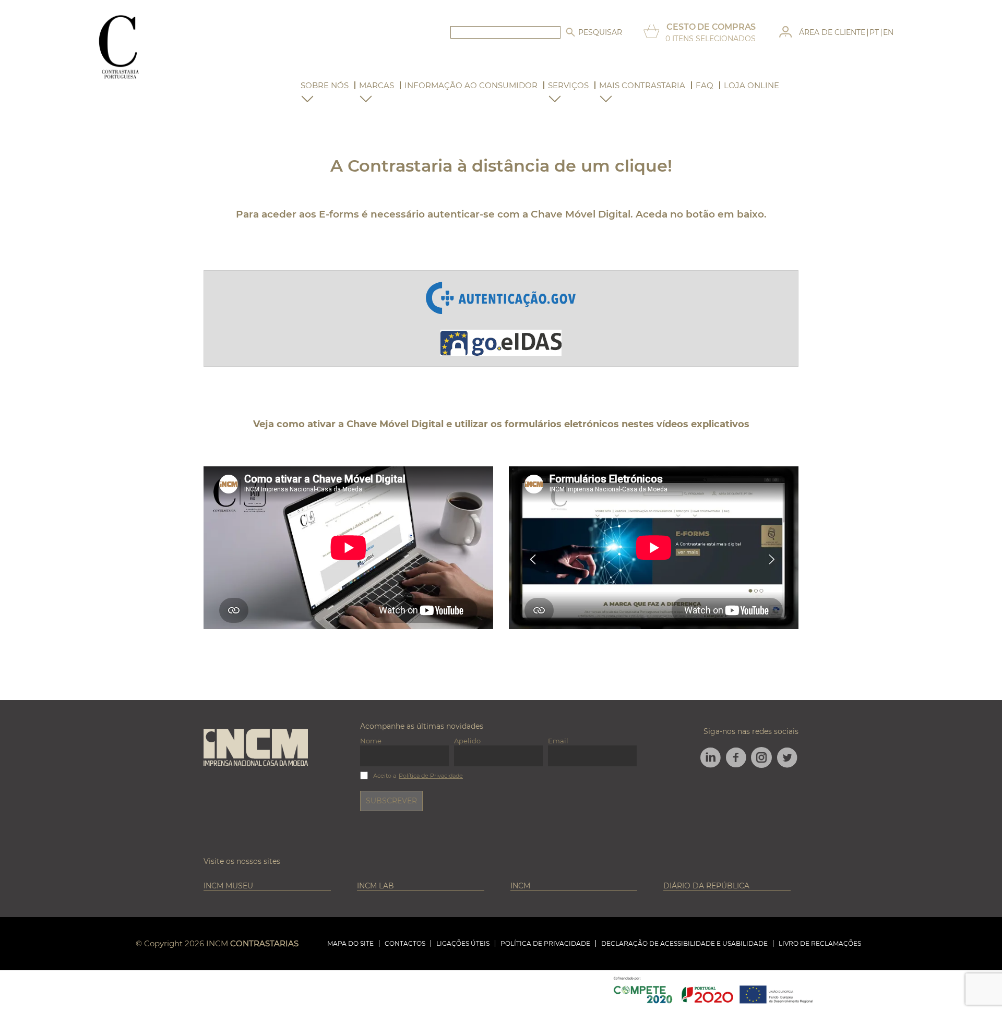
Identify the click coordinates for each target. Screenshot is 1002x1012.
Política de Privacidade (431, 776)
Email (558, 741)
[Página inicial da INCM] (256, 748)
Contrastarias (264, 943)
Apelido (467, 741)
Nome (370, 741)
